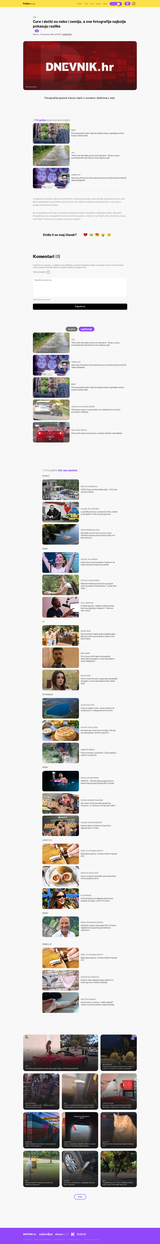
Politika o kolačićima (91, 1239)
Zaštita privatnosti (74, 1239)
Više (80, 1197)
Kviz (91, 4)
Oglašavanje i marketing (42, 1239)
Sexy (105, 4)
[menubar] (134, 3)
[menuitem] (134, 3)
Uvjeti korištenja (59, 1239)
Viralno (79, 4)
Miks (86, 4)
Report (98, 4)
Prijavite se (80, 306)
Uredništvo (27, 1239)
